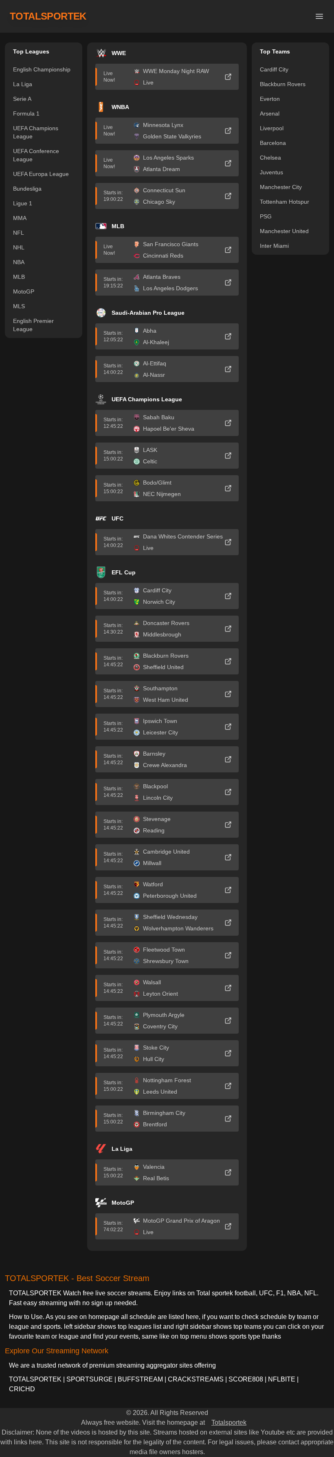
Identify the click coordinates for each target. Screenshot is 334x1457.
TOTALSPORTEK (48, 16)
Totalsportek (228, 1422)
